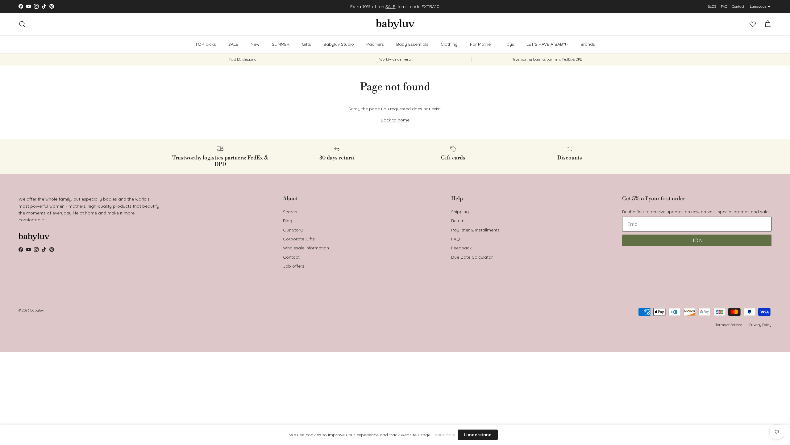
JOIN (697, 240)
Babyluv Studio (338, 44)
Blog (287, 220)
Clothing (449, 44)
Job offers (293, 266)
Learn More (444, 435)
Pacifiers (375, 44)
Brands (587, 44)
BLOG (712, 6)
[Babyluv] (395, 24)
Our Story (293, 230)
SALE (390, 6)
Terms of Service (728, 325)
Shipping (460, 211)
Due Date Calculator (472, 257)
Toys (509, 44)
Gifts (306, 44)
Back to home (395, 120)
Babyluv (37, 310)
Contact (738, 6)
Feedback (461, 248)
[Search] (22, 24)
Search (290, 211)
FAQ (724, 6)
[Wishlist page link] (753, 24)
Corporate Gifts (299, 239)
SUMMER (280, 44)
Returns (459, 220)
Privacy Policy (760, 325)
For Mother (481, 44)
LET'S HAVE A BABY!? (547, 44)
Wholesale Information (306, 248)
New (255, 44)
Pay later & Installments (475, 230)
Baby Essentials (412, 44)
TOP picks (205, 44)
